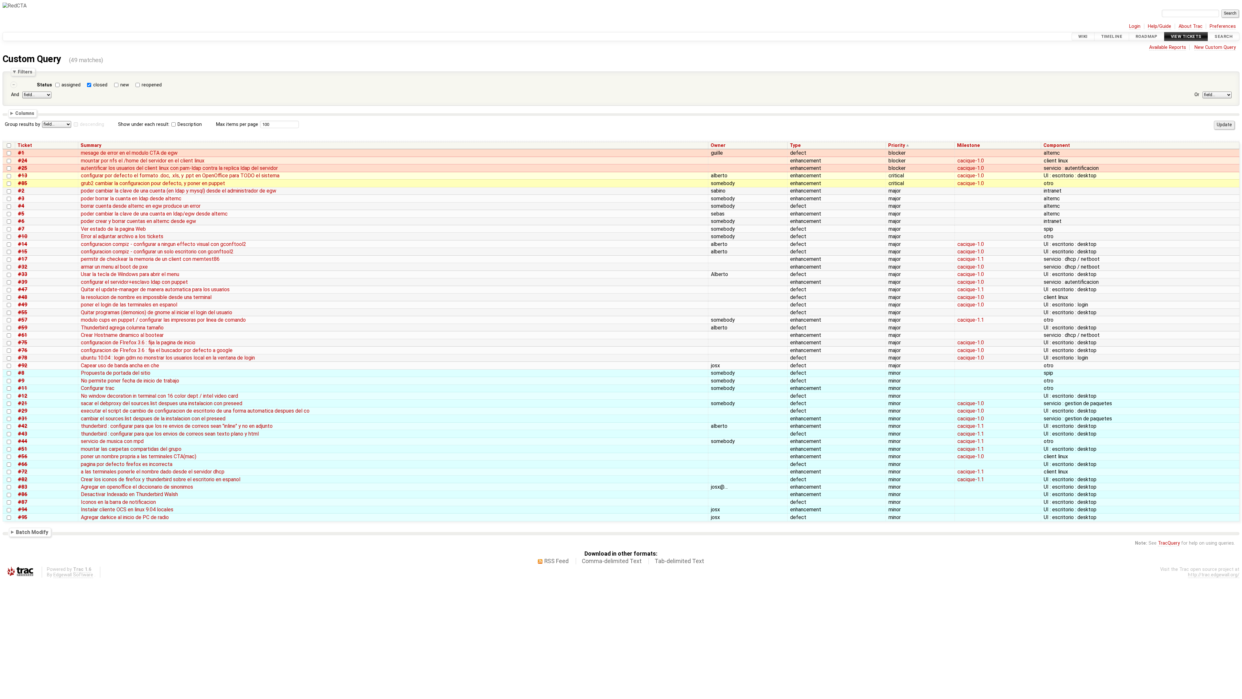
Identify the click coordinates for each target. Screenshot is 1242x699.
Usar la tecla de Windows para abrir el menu (130, 274)
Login (1134, 26)
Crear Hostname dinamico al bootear (122, 335)
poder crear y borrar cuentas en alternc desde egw (138, 221)
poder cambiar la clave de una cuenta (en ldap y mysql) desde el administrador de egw (178, 191)
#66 (22, 464)
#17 (22, 259)
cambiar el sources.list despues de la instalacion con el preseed (153, 419)
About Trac (1191, 26)
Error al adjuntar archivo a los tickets (122, 236)
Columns (24, 113)
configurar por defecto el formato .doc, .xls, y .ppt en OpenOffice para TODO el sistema (180, 175)
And (15, 94)
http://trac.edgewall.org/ (1213, 575)
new (124, 85)
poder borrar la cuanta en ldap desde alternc (131, 198)
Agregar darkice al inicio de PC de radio (125, 517)
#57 (22, 320)
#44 (22, 441)
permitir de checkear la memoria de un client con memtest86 (150, 259)
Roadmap (1147, 36)
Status (44, 85)
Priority (896, 145)
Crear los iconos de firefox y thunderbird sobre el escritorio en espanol (160, 479)
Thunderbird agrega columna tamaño (122, 328)
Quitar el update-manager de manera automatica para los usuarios (155, 289)
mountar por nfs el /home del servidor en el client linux (142, 161)
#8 (21, 373)
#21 (22, 403)
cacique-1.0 (970, 161)
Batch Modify (32, 532)
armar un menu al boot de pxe (114, 267)
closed (100, 85)
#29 (22, 411)
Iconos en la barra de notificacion (118, 502)
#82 (22, 479)
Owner (718, 145)
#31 (22, 419)
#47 (22, 289)
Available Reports (1167, 47)
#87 (22, 502)
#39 (22, 282)
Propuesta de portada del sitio (115, 373)
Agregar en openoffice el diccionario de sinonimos (137, 487)
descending (92, 124)
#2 (21, 191)
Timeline (1111, 36)
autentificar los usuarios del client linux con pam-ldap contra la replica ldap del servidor (179, 168)
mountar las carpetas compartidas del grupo (131, 449)
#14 (22, 244)
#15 (22, 252)
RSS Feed (556, 561)
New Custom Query (1215, 47)
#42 (22, 426)
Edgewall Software (73, 575)
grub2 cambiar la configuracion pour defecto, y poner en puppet (153, 183)
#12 (22, 396)
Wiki (1083, 36)
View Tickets (1186, 36)
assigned (71, 85)
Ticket (24, 145)
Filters (25, 71)
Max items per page (237, 124)
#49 (22, 305)
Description (189, 124)
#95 (22, 517)
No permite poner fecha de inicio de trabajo (130, 381)
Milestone (968, 145)
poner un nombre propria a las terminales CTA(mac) (138, 456)
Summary (91, 145)
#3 (21, 198)
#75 (22, 342)
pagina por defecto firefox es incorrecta (126, 464)
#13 (22, 175)
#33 (22, 274)
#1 (21, 153)
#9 (21, 381)
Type (795, 145)
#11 (22, 388)
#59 (22, 328)
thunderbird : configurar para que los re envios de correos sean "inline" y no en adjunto (177, 426)
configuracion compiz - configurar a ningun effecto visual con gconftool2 (163, 244)
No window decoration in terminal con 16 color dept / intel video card (159, 396)
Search (1224, 36)
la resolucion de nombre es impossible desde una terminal (146, 297)
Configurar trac (97, 388)
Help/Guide (1159, 26)
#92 (22, 365)
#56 (22, 456)
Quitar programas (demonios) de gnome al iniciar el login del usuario (156, 312)
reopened (152, 85)
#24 (22, 161)
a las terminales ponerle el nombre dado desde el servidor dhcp (152, 472)
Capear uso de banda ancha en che (120, 365)
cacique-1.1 (970, 259)
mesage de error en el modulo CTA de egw (129, 153)
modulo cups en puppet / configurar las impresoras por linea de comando (163, 320)
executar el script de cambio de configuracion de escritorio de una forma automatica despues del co (195, 411)
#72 (22, 472)
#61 (22, 335)
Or (1196, 94)
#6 (21, 221)
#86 (22, 494)
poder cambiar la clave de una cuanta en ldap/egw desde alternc (154, 214)
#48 (22, 297)
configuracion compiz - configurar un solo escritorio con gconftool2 (157, 252)
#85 (22, 183)
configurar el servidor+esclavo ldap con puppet (134, 282)
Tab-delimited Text (679, 561)
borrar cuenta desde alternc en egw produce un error (141, 206)
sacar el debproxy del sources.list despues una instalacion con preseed (161, 403)
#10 (22, 236)
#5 (21, 214)
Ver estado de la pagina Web (113, 229)
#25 (22, 168)
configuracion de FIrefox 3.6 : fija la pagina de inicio (138, 342)
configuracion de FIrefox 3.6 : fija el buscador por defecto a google (157, 350)
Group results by (22, 124)
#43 (22, 434)
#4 (21, 206)
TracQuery (1169, 543)
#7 (21, 229)
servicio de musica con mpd (112, 441)
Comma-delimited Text (612, 561)
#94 (22, 509)
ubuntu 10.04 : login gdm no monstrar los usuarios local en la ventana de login (168, 358)
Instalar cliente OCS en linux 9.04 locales (127, 509)
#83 (22, 487)
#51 (22, 449)
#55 (22, 312)
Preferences (1223, 26)
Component (1056, 145)
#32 (22, 267)
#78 (22, 358)
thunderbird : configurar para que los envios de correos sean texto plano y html (170, 434)
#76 (22, 350)
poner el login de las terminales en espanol (129, 305)
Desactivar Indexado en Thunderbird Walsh (129, 494)
